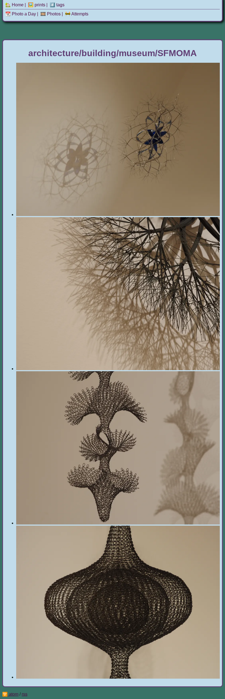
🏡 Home (14, 4)
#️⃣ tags (57, 4)
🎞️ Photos (50, 14)
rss (24, 694)
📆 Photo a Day (20, 14)
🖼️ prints (36, 4)
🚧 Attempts (76, 14)
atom (13, 694)
